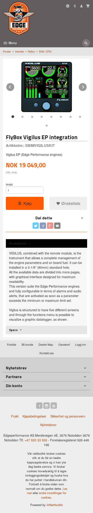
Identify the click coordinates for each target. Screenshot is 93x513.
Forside (7, 51)
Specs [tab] (13, 329)
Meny (12, 43)
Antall (9, 184)
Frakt (15, 416)
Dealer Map (46, 344)
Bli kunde (27, 344)
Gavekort (64, 344)
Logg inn (80, 344)
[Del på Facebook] (43, 225)
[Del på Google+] (50, 225)
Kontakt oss (47, 353)
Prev (14, 86)
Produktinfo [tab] (17, 243)
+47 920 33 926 (36, 440)
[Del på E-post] (57, 225)
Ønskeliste (70, 203)
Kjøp (27, 203)
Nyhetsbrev (48, 424)
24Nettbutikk (54, 505)
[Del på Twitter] (36, 225)
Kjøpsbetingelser (34, 416)
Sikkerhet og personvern (67, 416)
